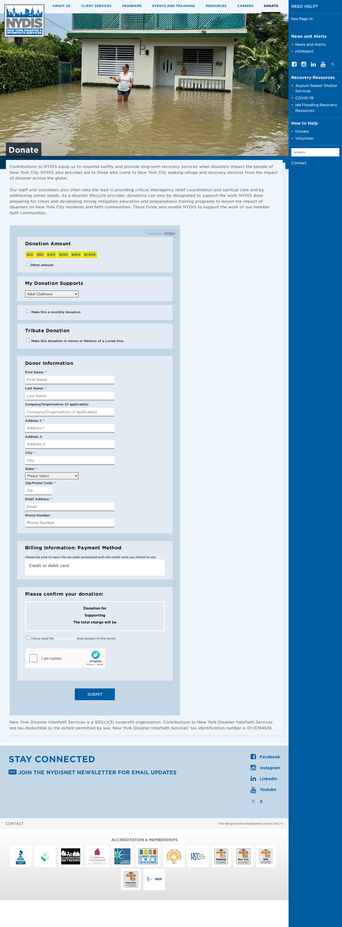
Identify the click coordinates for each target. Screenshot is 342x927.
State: (31, 469)
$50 (40, 254)
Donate (271, 6)
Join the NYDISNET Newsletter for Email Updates (97, 773)
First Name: (35, 372)
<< (4, 88)
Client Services (96, 6)
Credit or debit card (49, 565)
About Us (61, 6)
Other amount (41, 265)
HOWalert (304, 51)
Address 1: (34, 421)
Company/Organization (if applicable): (57, 404)
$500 (75, 254)
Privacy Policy (65, 638)
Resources (216, 6)
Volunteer (304, 138)
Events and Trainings (173, 6)
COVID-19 (304, 98)
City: (30, 453)
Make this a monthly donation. (55, 312)
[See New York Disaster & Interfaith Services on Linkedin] (313, 65)
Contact (298, 163)
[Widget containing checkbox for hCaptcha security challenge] (65, 658)
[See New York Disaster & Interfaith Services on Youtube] (323, 66)
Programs (132, 6)
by (248, 823)
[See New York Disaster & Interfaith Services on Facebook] (294, 65)
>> (279, 88)
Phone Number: (38, 515)
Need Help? (304, 6)
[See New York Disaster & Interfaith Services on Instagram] (303, 65)
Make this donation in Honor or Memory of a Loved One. (77, 341)
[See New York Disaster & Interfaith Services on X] (332, 65)
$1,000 (90, 254)
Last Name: (35, 388)
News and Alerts (310, 44)
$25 (30, 254)
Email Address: (38, 499)
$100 (51, 254)
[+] (281, 823)
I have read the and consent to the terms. (73, 638)
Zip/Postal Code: (40, 483)
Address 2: (34, 437)
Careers (245, 6)
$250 (63, 254)
